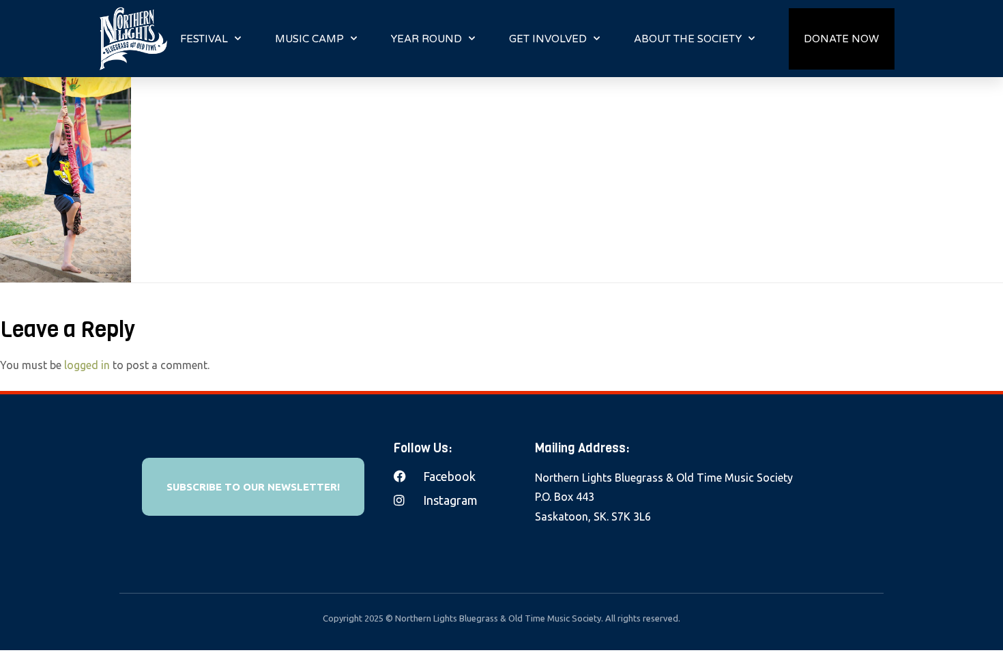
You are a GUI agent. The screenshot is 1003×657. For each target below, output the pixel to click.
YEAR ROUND (426, 39)
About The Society (688, 39)
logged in (87, 365)
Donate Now (841, 39)
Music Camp (309, 39)
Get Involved (548, 39)
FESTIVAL (204, 39)
